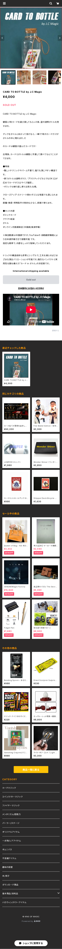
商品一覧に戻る (31, 769)
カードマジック (9, 788)
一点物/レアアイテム (11, 840)
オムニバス (7, 849)
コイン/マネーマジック (12, 796)
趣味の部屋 (7, 867)
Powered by (28, 921)
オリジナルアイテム (11, 832)
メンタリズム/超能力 (11, 814)
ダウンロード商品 (10, 884)
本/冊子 (6, 876)
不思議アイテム (9, 858)
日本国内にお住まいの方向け (31, 288)
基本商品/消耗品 (10, 893)
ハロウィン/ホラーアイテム (14, 902)
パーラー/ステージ (10, 823)
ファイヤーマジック (11, 805)
